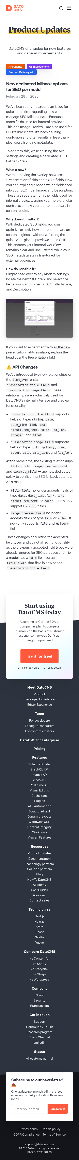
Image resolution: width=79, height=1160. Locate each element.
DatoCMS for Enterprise (39, 740)
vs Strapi (39, 974)
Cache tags (39, 796)
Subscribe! (57, 1108)
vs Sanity (39, 964)
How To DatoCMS (39, 879)
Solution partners (39, 869)
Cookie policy (51, 1129)
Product (39, 694)
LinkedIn (39, 1042)
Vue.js (39, 942)
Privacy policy (28, 1129)
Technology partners (39, 864)
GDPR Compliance (26, 1134)
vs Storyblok (39, 969)
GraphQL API (39, 769)
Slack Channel (39, 1037)
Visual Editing (39, 790)
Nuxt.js (39, 921)
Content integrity (39, 827)
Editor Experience (39, 704)
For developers (39, 720)
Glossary (39, 895)
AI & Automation (39, 806)
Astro (39, 927)
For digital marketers (39, 726)
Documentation (39, 858)
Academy (39, 885)
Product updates (39, 853)
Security (39, 1000)
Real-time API (39, 785)
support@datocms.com (39, 1144)
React (39, 932)
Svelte (39, 937)
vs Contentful (39, 958)
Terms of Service (54, 1134)
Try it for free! (39, 656)
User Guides (39, 890)
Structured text (39, 811)
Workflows (39, 832)
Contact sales (39, 900)
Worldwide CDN (39, 822)
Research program (39, 1032)
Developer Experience (39, 699)
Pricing (39, 748)
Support (39, 1021)
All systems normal (39, 1058)
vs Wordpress (39, 979)
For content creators (39, 731)
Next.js (40, 916)
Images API (40, 775)
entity (25, 379)
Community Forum (39, 1027)
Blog (39, 874)
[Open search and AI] (61, 8)
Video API (39, 780)
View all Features (39, 837)
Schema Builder (39, 764)
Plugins (39, 801)
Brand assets (39, 1006)
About (39, 995)
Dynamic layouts (39, 816)
